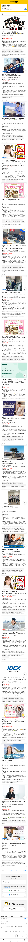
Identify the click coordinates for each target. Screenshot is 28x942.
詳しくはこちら (7, 887)
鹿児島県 (8, 926)
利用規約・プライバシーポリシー (20, 931)
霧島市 (12, 926)
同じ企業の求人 (4, 100)
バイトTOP (3, 926)
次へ (24, 870)
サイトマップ (11, 931)
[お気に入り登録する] (24, 28)
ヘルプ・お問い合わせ (5, 931)
